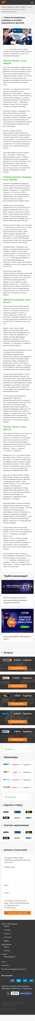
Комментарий (9, 867)
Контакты (5, 965)
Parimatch (7, 937)
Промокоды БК (9, 957)
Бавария (6, 258)
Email (7, 893)
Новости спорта (20, 7)
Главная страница (7, 7)
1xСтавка (6, 49)
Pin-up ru (7, 934)
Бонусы (4, 954)
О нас (3, 962)
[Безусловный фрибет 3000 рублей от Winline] (17, 632)
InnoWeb (12, 1009)
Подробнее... (28, 660)
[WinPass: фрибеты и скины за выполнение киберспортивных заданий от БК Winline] (17, 593)
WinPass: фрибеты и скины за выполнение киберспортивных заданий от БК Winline (15, 600)
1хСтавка (7, 930)
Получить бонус (17, 668)
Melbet (6, 941)
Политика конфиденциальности (13, 969)
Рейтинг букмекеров (9, 924)
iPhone (6, 947)
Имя (6, 885)
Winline (6, 926)
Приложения (6, 944)
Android (7, 951)
